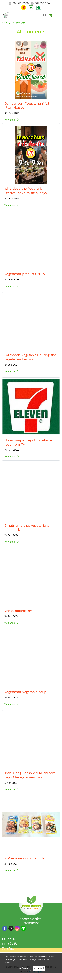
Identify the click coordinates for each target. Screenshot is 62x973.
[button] (44, 15)
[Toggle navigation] (58, 15)
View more (10, 119)
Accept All (39, 968)
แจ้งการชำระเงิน (9, 944)
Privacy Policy (35, 959)
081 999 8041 (42, 3)
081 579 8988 (20, 3)
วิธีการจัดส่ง (8, 949)
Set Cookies (23, 968)
